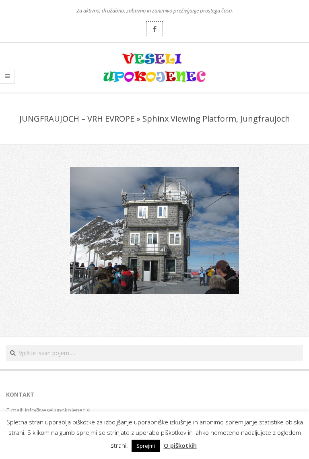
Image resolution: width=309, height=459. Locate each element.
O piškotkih (180, 445)
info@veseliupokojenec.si (58, 410)
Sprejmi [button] (145, 445)
